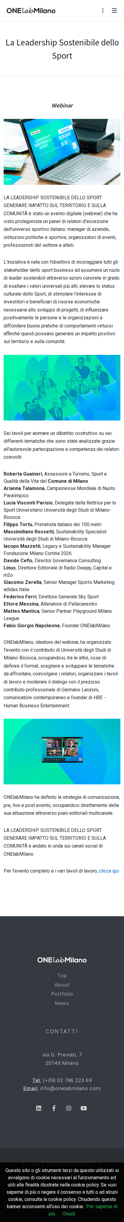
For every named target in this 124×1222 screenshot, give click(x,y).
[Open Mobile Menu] (114, 10)
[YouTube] (84, 1108)
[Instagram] (69, 1108)
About (62, 985)
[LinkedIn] (38, 1108)
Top (62, 975)
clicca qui (109, 871)
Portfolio (62, 994)
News (62, 1003)
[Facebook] (53, 1108)
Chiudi (68, 1214)
